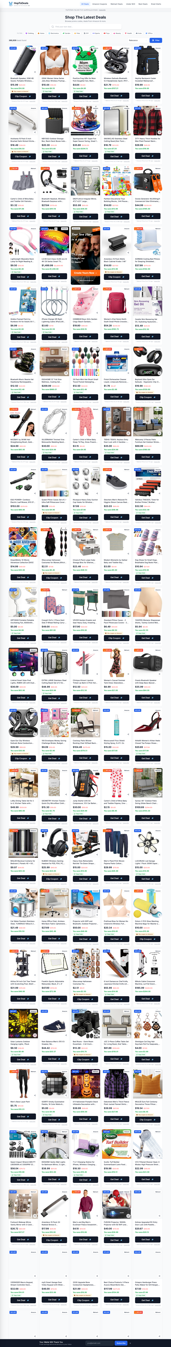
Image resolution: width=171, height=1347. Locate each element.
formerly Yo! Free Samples (21, 5)
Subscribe (121, 1343)
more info (102, 10)
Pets (78, 33)
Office (150, 33)
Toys (107, 33)
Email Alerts (156, 4)
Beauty (118, 33)
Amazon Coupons (99, 4)
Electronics (55, 33)
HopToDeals (21, 3)
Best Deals (143, 4)
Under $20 (130, 4)
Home (42, 33)
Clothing (31, 33)
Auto (140, 33)
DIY (87, 33)
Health (129, 33)
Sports (97, 33)
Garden (67, 33)
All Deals (85, 4)
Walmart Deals (117, 4)
